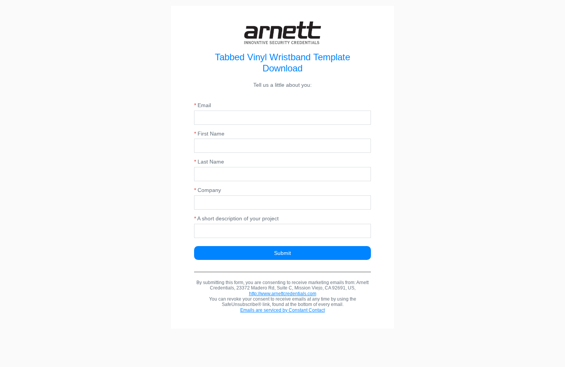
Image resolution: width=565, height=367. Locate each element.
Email (202, 105)
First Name (209, 134)
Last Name (209, 162)
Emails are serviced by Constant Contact (282, 310)
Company (207, 190)
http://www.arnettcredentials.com (282, 293)
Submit (282, 253)
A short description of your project (236, 218)
